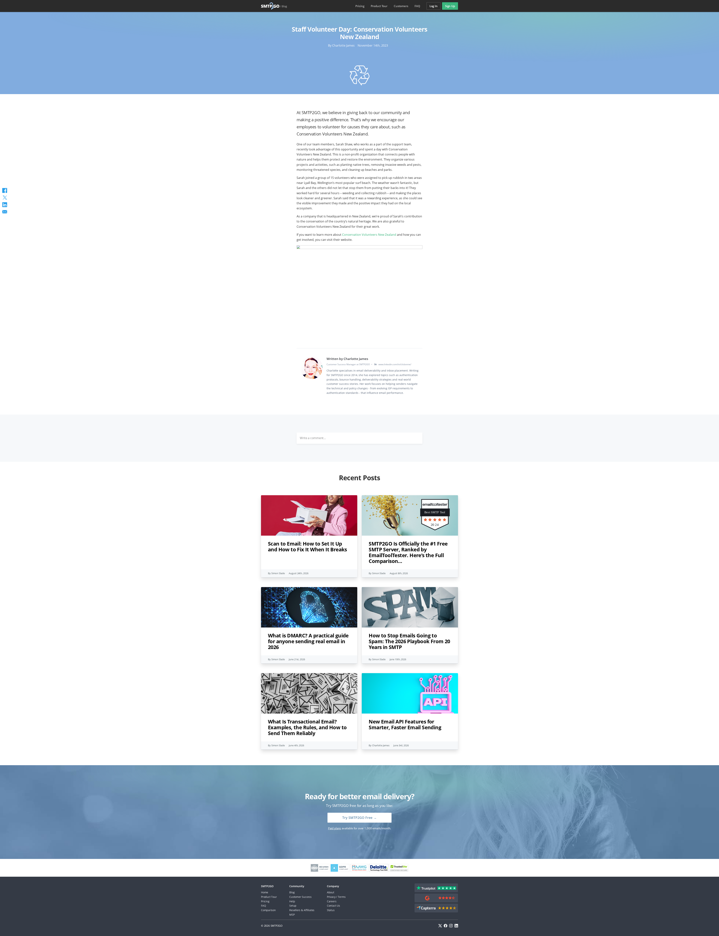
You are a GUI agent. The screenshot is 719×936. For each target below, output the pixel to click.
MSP (292, 914)
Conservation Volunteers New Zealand (369, 235)
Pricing (359, 6)
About (330, 892)
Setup (292, 905)
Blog (284, 6)
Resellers (294, 910)
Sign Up (450, 6)
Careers (331, 901)
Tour (379, 6)
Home (264, 892)
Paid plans (334, 828)
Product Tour (269, 897)
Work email (328, 465)
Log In (434, 6)
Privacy (331, 897)
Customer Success (300, 897)
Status (331, 910)
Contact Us (333, 905)
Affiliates (309, 910)
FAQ (417, 6)
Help (292, 901)
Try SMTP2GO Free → (359, 817)
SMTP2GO (270, 6)
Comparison (268, 910)
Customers (401, 6)
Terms (341, 897)
